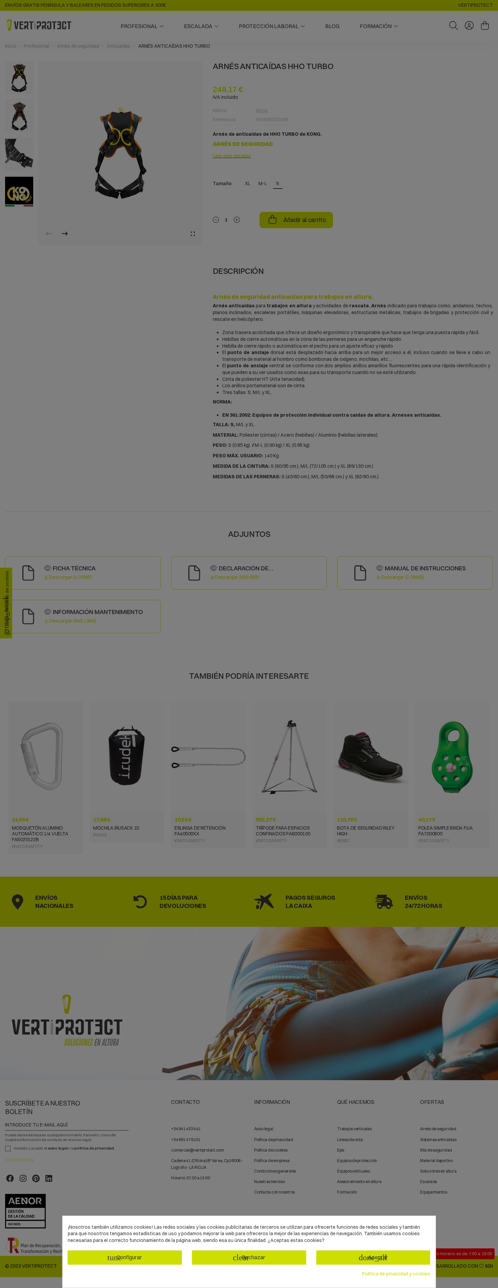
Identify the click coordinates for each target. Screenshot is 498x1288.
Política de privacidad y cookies (396, 1274)
